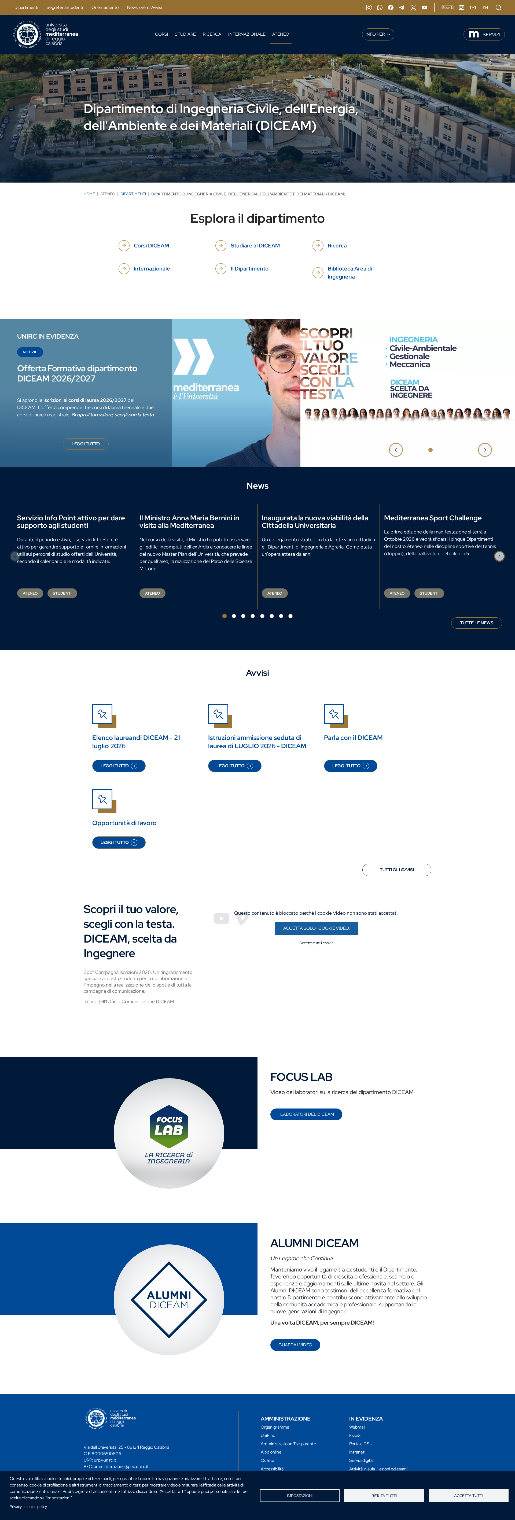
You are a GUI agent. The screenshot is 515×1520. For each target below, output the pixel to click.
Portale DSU (360, 1444)
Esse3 (355, 1435)
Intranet (357, 1452)
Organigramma (275, 1427)
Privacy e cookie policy (28, 1506)
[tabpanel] (257, 393)
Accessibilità (272, 1469)
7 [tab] (281, 616)
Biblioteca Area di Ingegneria (350, 272)
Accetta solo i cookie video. (316, 928)
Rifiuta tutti (384, 1495)
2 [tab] (440, 450)
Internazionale (247, 34)
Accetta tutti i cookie (316, 942)
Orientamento (105, 7)
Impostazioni (299, 1495)
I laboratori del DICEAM (306, 1114)
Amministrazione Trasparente (288, 1444)
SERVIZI (491, 34)
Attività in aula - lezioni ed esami (378, 1469)
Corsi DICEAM (151, 245)
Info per (375, 34)
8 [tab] (290, 616)
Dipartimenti (26, 7)
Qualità (267, 1460)
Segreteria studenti (65, 7)
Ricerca (212, 34)
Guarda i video (295, 1345)
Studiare (185, 34)
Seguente (485, 450)
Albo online (271, 1452)
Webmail (357, 1427)
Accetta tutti (468, 1495)
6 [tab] (272, 616)
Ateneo (280, 34)
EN (485, 7)
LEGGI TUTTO (90, 445)
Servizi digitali (361, 1460)
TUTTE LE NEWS (476, 623)
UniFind (268, 1435)
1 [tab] (430, 450)
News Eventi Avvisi (144, 7)
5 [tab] (262, 616)
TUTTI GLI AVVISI (397, 870)
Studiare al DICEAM (255, 245)
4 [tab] (253, 616)
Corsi (161, 34)
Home (89, 193)
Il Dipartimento (249, 268)
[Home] (45, 34)
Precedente (396, 450)
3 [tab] (449, 450)
